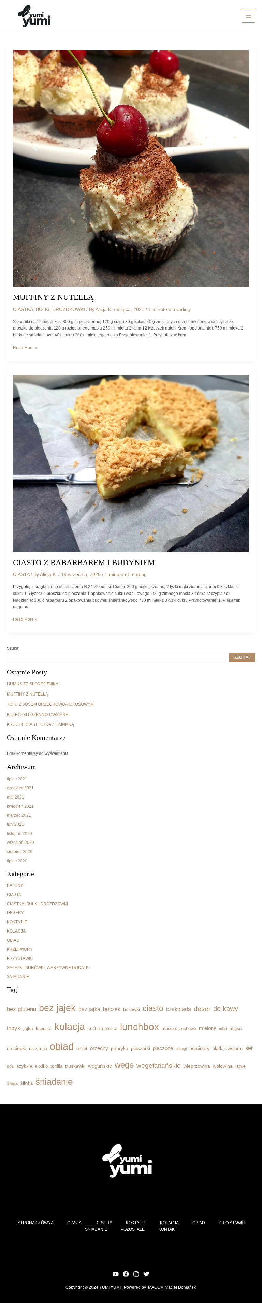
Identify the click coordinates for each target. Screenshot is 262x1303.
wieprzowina (197, 1066)
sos (10, 1066)
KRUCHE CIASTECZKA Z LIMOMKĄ (40, 724)
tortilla (56, 1066)
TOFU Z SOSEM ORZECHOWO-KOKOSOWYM (50, 704)
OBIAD (13, 940)
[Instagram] (136, 1274)
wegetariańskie (158, 1065)
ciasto (153, 1008)
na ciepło (16, 1048)
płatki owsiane (227, 1048)
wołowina (223, 1066)
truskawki (75, 1066)
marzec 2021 (19, 815)
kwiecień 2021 (20, 806)
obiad (62, 1046)
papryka (119, 1048)
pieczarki (140, 1048)
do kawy (225, 1008)
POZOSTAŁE (133, 1229)
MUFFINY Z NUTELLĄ (53, 297)
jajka (28, 1028)
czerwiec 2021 (20, 788)
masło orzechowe (179, 1028)
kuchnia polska (102, 1028)
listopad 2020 (19, 833)
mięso (236, 1028)
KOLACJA (16, 931)
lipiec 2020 (17, 861)
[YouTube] (116, 1274)
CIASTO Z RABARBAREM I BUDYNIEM (84, 562)
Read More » (25, 348)
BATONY (15, 885)
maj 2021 (15, 797)
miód (223, 1029)
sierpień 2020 (19, 851)
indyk (13, 1028)
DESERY (15, 912)
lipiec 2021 (17, 779)
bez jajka (89, 1009)
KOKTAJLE (17, 922)
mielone (207, 1028)
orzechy (99, 1048)
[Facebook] (126, 1274)
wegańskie (100, 1066)
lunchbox (139, 1026)
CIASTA (21, 574)
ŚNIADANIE (18, 976)
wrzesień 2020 (20, 842)
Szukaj (13, 648)
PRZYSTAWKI (20, 958)
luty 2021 (15, 824)
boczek (111, 1009)
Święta (12, 1083)
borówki (131, 1009)
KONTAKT (167, 1229)
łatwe (240, 1066)
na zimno (38, 1048)
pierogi (181, 1048)
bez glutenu (21, 1009)
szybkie (24, 1066)
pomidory (199, 1048)
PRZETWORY (20, 949)
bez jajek (57, 1008)
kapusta (44, 1028)
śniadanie (54, 1081)
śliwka (26, 1083)
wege (124, 1064)
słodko (41, 1066)
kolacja (69, 1026)
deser (202, 1008)
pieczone (163, 1048)
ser (249, 1048)
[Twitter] (146, 1274)
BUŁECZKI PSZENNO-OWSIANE (37, 714)
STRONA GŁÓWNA (36, 1222)
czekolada (178, 1009)
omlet (81, 1048)
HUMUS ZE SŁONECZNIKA (32, 684)
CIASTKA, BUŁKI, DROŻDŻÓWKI (49, 309)
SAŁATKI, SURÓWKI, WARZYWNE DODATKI (48, 967)
